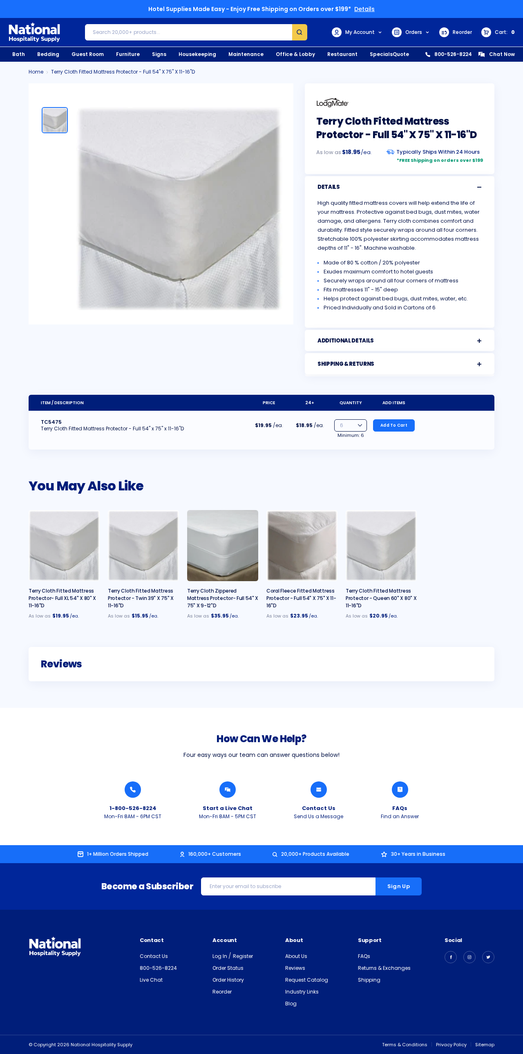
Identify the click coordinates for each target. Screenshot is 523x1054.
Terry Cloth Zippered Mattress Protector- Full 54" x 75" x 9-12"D (222, 598)
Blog (291, 1003)
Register (243, 956)
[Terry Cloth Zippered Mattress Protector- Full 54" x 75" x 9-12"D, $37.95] (222, 545)
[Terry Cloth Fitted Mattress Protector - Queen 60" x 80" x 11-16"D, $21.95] (381, 545)
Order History (228, 979)
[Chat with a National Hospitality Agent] (227, 789)
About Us (296, 956)
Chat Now (502, 54)
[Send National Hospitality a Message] (319, 789)
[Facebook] (451, 957)
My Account (360, 32)
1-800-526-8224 (133, 808)
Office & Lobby (295, 54)
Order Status (228, 967)
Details (364, 9)
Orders (413, 32)
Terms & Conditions (404, 1044)
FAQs (399, 808)
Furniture (128, 54)
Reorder (462, 32)
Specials (381, 54)
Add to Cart (393, 425)
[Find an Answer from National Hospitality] (400, 789)
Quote (401, 54)
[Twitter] (488, 957)
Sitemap (484, 1044)
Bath (18, 54)
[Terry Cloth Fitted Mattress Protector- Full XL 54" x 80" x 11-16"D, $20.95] (64, 545)
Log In (220, 956)
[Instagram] (469, 957)
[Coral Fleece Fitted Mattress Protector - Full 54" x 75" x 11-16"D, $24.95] (301, 545)
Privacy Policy (451, 1044)
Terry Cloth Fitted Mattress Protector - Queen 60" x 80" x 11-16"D (381, 598)
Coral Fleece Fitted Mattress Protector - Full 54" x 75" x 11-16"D (301, 598)
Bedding (48, 54)
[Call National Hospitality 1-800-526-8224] (133, 789)
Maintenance (246, 54)
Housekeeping (197, 54)
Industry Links (302, 991)
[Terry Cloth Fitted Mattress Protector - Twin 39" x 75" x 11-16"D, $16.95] (143, 545)
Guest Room (88, 54)
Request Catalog (306, 979)
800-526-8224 (453, 54)
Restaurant (342, 54)
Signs (159, 54)
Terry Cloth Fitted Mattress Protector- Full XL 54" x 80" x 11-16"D (62, 598)
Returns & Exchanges (384, 967)
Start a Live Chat (228, 808)
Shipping (369, 979)
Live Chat (151, 979)
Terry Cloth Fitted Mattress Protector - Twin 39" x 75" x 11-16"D (141, 598)
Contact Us (318, 808)
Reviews (295, 967)
